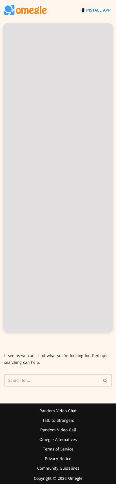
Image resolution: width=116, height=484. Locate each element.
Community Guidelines (58, 468)
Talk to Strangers (58, 420)
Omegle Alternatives (58, 439)
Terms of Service (58, 449)
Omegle (75, 478)
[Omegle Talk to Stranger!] (25, 10)
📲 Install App (95, 10)
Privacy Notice (58, 458)
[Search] (105, 380)
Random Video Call (58, 430)
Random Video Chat (58, 411)
